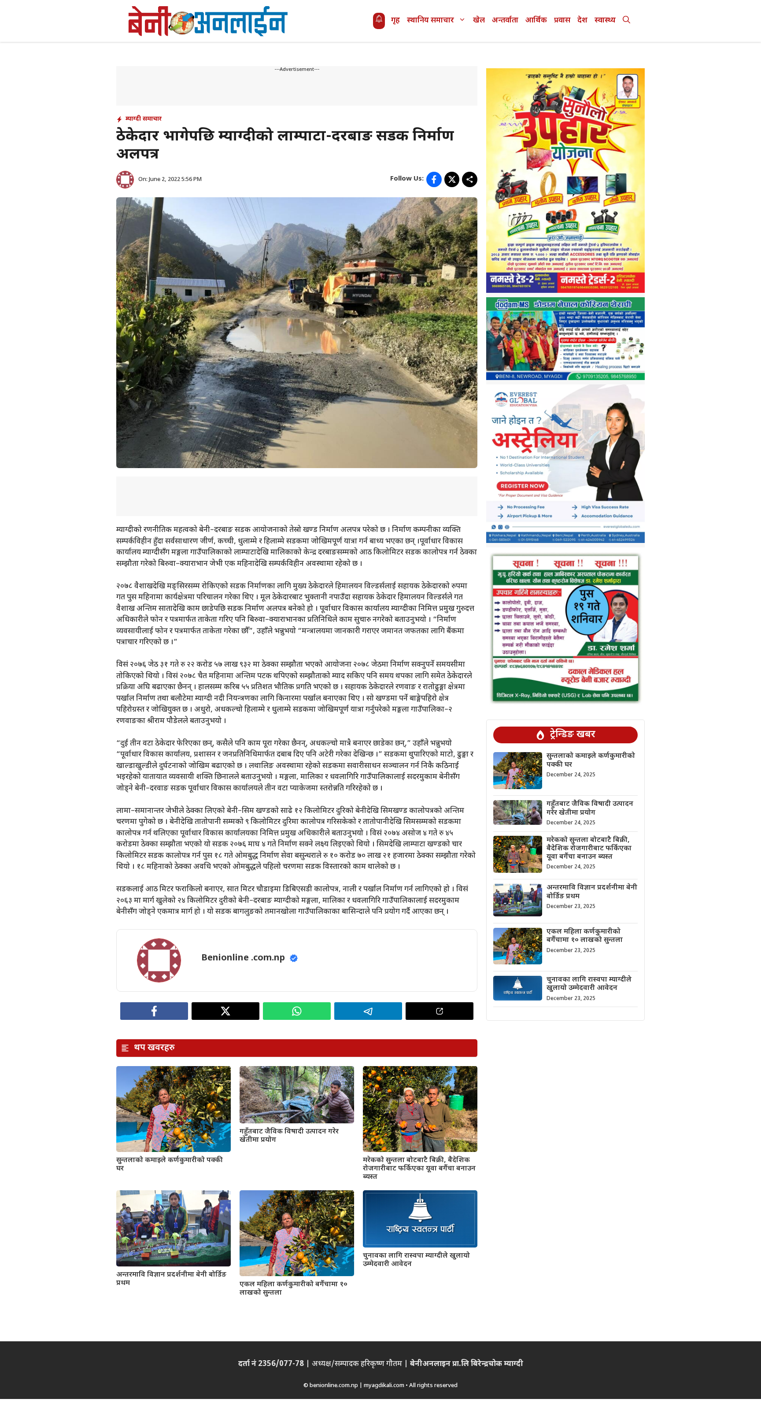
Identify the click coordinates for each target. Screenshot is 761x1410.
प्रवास (562, 21)
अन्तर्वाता (505, 21)
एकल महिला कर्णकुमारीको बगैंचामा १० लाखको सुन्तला (293, 1289)
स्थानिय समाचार (430, 21)
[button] (626, 21)
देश (582, 21)
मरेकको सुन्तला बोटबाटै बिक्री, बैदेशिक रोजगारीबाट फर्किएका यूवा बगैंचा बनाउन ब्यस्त (419, 1169)
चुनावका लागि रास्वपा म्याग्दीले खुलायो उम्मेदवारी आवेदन (416, 1260)
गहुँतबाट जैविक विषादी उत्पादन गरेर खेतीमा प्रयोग (289, 1136)
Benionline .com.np (243, 958)
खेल (479, 21)
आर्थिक (536, 21)
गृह (395, 21)
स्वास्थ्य (605, 21)
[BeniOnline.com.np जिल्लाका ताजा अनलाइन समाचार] (208, 21)
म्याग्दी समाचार (144, 119)
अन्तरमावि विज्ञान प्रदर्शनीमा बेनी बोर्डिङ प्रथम (171, 1279)
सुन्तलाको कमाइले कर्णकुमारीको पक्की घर (169, 1165)
